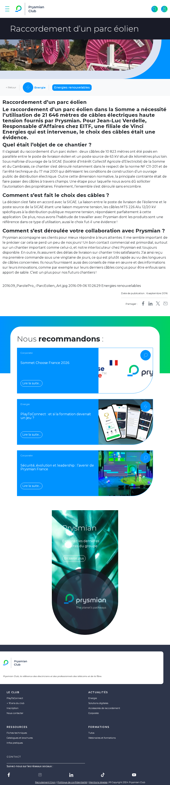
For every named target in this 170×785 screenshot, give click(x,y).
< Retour (11, 87)
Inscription (12, 708)
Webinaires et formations (102, 737)
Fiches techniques (17, 732)
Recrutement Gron (45, 782)
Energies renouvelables (72, 87)
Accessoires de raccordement (104, 708)
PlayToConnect (15, 698)
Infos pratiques (15, 742)
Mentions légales (98, 782)
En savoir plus (74, 558)
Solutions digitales (98, 703)
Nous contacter (15, 713)
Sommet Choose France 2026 (45, 363)
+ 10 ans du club (15, 703)
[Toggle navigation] (7, 9)
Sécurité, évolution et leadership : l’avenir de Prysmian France (57, 467)
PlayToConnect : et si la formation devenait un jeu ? (56, 416)
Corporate (93, 713)
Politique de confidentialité (72, 782)
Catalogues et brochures (20, 737)
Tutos (91, 732)
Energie (92, 698)
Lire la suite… (31, 383)
